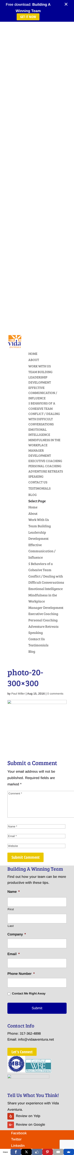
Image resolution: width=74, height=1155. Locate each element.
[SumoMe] (69, 1152)
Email (13, 954)
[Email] (58, 1152)
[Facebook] (15, 1152)
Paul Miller (18, 693)
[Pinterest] (47, 1152)
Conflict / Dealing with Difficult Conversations (44, 418)
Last (11, 925)
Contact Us (37, 482)
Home (32, 353)
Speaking (35, 476)
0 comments (55, 693)
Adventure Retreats (45, 471)
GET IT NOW (28, 16)
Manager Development (45, 607)
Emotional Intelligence (45, 588)
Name (13, 892)
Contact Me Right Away (28, 993)
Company (16, 934)
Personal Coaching (44, 466)
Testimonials (39, 488)
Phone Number (21, 974)
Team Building (40, 372)
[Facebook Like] (37, 1152)
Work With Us (39, 366)
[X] (26, 1152)
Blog (32, 494)
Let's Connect (22, 1052)
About (33, 360)
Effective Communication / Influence (42, 392)
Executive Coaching (45, 461)
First (11, 909)
